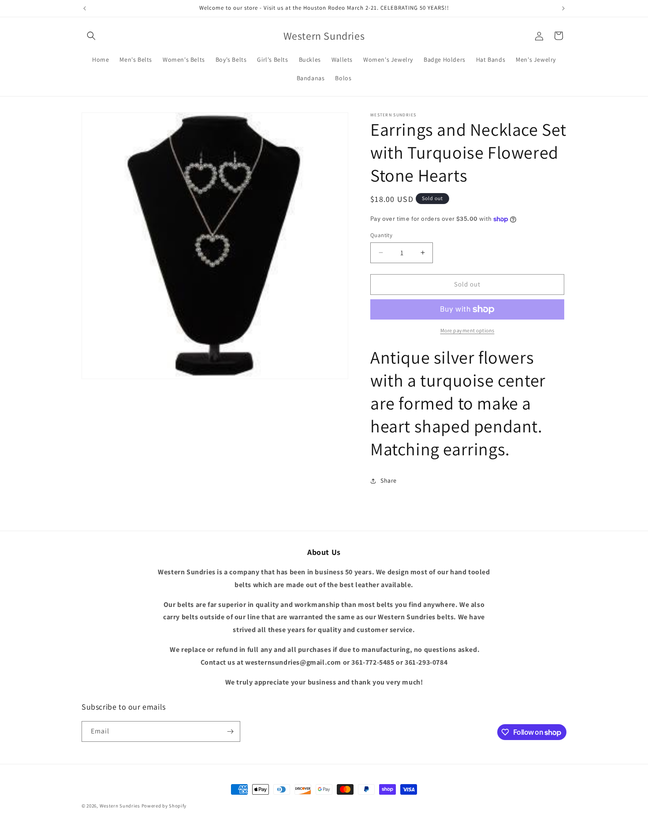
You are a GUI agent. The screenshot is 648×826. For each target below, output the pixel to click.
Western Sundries (120, 806)
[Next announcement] (563, 8)
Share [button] (388, 480)
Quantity (381, 235)
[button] (91, 35)
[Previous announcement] (84, 8)
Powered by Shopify (164, 806)
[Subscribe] (230, 731)
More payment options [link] (467, 330)
